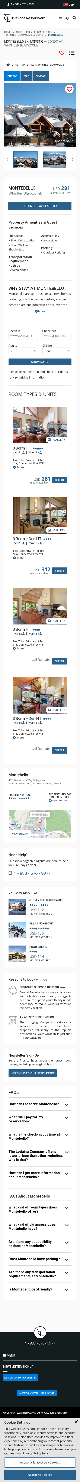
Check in (14, 331)
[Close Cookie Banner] (76, 1422)
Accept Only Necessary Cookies (40, 1462)
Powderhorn (38, 947)
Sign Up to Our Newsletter (34, 1073)
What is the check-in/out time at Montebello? (34, 1136)
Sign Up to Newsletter (21, 1377)
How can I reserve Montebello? (34, 1104)
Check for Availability (39, 206)
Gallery (59, 439)
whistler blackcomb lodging (24, 35)
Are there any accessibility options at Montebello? (30, 1244)
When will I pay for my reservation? (26, 1119)
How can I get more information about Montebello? (34, 1175)
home (7, 32)
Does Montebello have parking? (34, 1259)
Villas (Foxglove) (41, 923)
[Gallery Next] (72, 159)
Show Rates (40, 362)
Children (48, 345)
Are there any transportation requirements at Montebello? (32, 1274)
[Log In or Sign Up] (67, 18)
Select (59, 480)
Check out (49, 331)
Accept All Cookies (40, 1474)
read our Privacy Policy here (29, 1453)
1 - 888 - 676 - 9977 (40, 1343)
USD (71, 4)
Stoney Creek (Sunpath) (45, 900)
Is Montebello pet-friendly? (30, 1289)
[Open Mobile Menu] (60, 18)
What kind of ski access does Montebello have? (32, 1226)
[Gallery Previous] (7, 159)
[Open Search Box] (74, 18)
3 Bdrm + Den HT (27, 539)
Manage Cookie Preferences (37, 1392)
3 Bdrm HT (22, 448)
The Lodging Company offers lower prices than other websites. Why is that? (36, 1156)
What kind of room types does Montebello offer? (33, 1209)
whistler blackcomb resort (34, 32)
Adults (13, 345)
